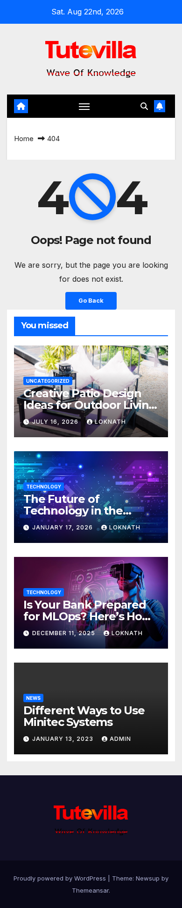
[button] (144, 106)
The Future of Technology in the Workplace (73, 510)
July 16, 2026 (56, 421)
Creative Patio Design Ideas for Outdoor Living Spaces (89, 404)
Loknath (110, 421)
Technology (43, 486)
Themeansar (90, 890)
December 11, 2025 (64, 633)
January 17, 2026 (63, 527)
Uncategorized (48, 381)
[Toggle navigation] (84, 106)
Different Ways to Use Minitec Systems (84, 716)
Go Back (91, 300)
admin (120, 738)
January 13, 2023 (63, 738)
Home (24, 138)
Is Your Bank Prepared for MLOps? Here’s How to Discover (87, 616)
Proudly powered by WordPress (61, 878)
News (33, 698)
